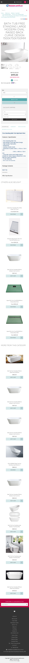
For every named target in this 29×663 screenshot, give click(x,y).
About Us (15, 627)
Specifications (22, 126)
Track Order (14, 620)
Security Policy (14, 641)
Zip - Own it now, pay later (14, 643)
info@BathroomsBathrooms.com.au (15, 649)
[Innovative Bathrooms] (14, 5)
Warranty (13, 126)
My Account (19, 2)
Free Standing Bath (6, 14)
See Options (13, 214)
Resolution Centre (14, 622)
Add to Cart (15, 99)
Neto (18, 660)
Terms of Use (14, 635)
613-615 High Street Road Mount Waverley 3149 (15, 651)
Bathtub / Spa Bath (15, 13)
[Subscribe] (26, 604)
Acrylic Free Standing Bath (18, 14)
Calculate (15, 119)
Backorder (13, 469)
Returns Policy (14, 639)
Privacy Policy (15, 637)
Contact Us (14, 631)
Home (2, 13)
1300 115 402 (15, 647)
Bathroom (7, 13)
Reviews (4, 129)
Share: (21, 19)
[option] (14, 52)
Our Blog (15, 629)
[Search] (26, 10)
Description (5, 126)
